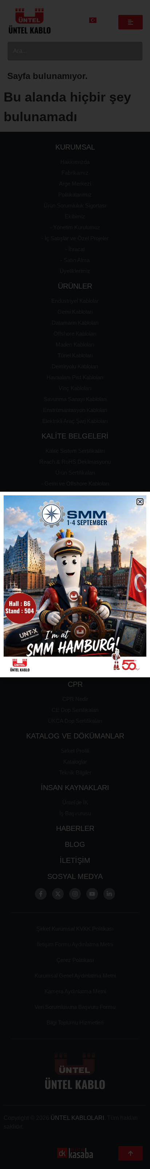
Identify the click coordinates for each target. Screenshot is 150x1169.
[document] (75, 584)
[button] (140, 501)
